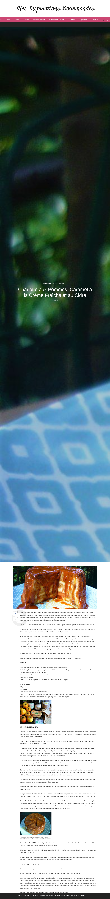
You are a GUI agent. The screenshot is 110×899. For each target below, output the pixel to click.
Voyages (72, 19)
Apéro (27, 19)
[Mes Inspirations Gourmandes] (55, 8)
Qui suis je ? (85, 19)
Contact (95, 19)
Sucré (17, 19)
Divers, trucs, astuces (56, 19)
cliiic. (91, 753)
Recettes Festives (39, 19)
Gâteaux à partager (48, 283)
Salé (8, 19)
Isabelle (56, 300)
